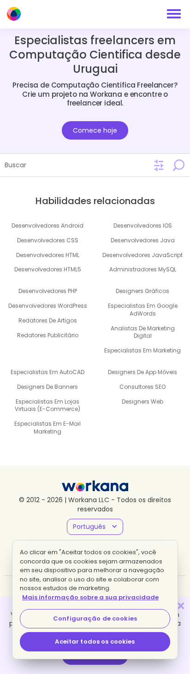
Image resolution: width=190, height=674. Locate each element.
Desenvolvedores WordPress (47, 306)
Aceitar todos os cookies (95, 641)
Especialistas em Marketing (142, 350)
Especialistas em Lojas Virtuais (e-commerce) (47, 405)
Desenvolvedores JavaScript (142, 255)
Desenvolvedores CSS (47, 240)
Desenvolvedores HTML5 (47, 269)
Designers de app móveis (142, 372)
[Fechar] (180, 605)
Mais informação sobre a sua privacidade (90, 597)
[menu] (174, 14)
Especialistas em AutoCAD (47, 372)
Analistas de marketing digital (143, 332)
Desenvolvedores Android (47, 225)
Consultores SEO (142, 387)
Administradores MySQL (142, 269)
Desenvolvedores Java (143, 240)
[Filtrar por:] (158, 165)
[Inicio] (14, 14)
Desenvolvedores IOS (142, 225)
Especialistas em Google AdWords (143, 309)
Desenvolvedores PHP (47, 291)
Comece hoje (95, 130)
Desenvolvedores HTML (47, 255)
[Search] (178, 165)
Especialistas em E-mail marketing (47, 427)
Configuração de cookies (95, 618)
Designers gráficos (142, 291)
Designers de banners (47, 387)
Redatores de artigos (47, 320)
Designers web (142, 401)
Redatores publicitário (47, 335)
